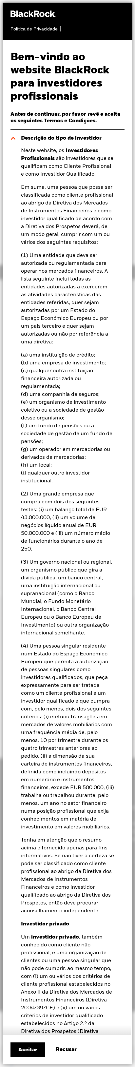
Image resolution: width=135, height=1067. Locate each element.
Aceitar (27, 1050)
